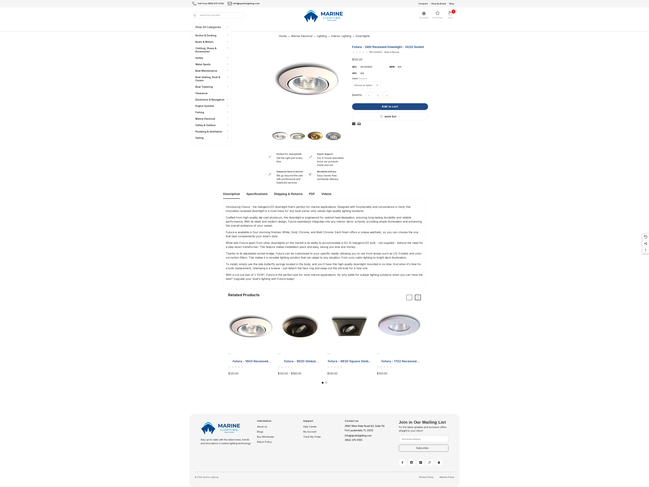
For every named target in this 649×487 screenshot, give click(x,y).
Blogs (260, 431)
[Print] (359, 124)
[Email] (353, 124)
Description (231, 194)
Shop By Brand (438, 3)
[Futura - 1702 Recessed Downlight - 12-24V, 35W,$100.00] (399, 327)
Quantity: (357, 95)
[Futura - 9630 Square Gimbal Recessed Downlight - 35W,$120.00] (349, 327)
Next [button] (418, 297)
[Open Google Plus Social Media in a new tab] (429, 462)
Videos (326, 194)
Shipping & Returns (288, 194)
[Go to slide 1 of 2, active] (322, 383)
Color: (359, 78)
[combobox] (218, 15)
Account (423, 18)
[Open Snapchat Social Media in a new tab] (438, 462)
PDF (312, 194)
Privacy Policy (426, 477)
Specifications (257, 194)
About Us (262, 426)
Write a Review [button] (391, 52)
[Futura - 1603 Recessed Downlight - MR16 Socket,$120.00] (250, 327)
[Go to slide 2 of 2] (326, 383)
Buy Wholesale (265, 436)
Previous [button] (409, 297)
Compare (423, 3)
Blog (451, 3)
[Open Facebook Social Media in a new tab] (402, 462)
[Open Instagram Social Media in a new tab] (411, 462)
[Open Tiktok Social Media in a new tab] (420, 462)
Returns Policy (447, 477)
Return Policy (264, 441)
